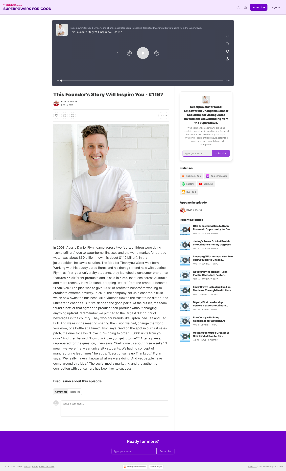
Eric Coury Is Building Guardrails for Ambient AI (209, 319)
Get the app (156, 466)
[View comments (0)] (227, 43)
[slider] (142, 80)
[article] (206, 229)
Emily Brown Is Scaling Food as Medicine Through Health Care (212, 288)
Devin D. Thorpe (69, 102)
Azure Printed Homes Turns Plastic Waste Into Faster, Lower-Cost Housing (210, 273)
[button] (119, 53)
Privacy (27, 466)
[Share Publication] (245, 7)
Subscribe (259, 7)
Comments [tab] (61, 391)
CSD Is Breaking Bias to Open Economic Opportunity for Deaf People (212, 227)
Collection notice (46, 466)
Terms (35, 466)
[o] (185, 229)
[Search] (238, 7)
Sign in (275, 7)
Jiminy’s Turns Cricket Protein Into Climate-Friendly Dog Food (212, 243)
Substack (252, 466)
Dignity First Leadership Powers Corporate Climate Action (209, 304)
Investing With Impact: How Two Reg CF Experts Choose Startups (213, 258)
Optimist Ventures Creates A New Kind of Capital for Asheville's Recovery (211, 334)
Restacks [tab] (75, 391)
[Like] (56, 115)
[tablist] (67, 391)
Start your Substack (136, 466)
